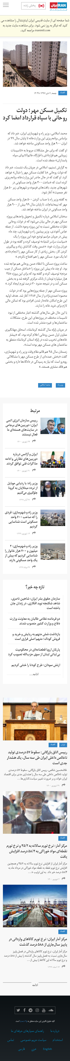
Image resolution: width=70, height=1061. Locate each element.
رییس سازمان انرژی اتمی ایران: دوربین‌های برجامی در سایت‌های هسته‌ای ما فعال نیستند (21, 428)
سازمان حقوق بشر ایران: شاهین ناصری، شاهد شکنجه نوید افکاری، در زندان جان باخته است (35, 604)
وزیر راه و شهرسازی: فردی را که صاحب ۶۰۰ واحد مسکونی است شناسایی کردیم (21, 519)
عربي (34, 1049)
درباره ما (54, 1031)
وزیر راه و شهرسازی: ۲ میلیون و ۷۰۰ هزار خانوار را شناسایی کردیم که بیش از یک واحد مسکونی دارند (21, 553)
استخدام (58, 1040)
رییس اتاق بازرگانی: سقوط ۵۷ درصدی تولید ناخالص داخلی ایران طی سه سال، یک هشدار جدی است (37, 758)
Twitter (18, 1010)
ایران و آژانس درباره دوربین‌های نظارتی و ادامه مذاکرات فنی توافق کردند (21, 459)
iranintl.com (42, 30)
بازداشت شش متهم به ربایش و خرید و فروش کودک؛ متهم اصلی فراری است (36, 637)
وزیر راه (60, 385)
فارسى (21, 1049)
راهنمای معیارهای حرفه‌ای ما (27, 1031)
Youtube (43, 1010)
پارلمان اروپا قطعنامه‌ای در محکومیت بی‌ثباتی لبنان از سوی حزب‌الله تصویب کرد (34, 652)
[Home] (56, 7)
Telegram (30, 1010)
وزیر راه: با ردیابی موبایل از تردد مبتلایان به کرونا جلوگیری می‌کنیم (22, 488)
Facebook (24, 1010)
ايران (63, 745)
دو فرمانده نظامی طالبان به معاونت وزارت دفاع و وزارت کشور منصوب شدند (35, 622)
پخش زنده (30, 5)
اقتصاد (62, 93)
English (47, 1049)
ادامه (35, 985)
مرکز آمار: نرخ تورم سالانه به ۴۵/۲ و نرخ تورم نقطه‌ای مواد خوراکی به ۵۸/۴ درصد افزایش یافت (36, 851)
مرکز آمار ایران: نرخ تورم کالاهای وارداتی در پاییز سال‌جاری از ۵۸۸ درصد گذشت (38, 942)
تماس (10, 1040)
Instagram (37, 1010)
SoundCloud (51, 1010)
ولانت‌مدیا (23, 1021)
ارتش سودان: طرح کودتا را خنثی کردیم (35, 665)
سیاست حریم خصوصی (33, 1040)
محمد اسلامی (45, 385)
